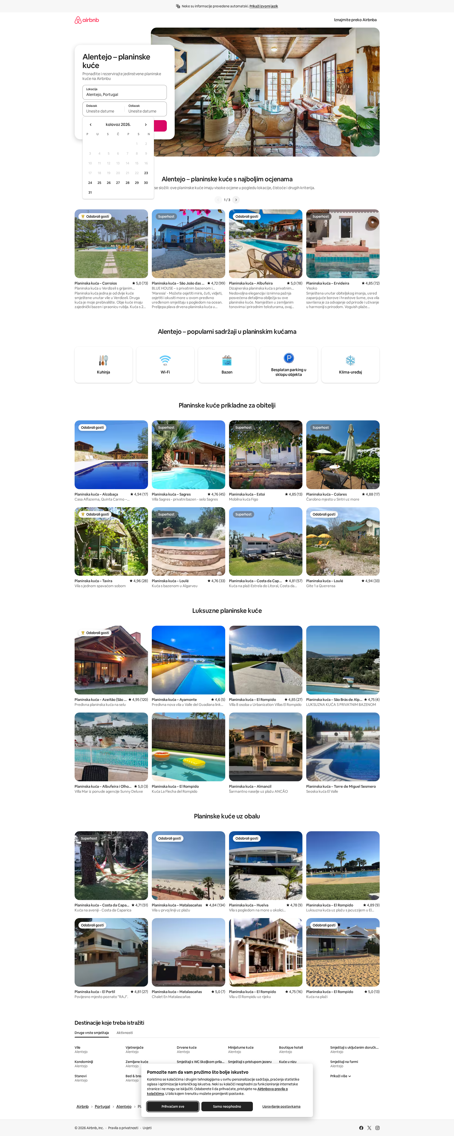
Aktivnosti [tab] (125, 1033)
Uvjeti (147, 1128)
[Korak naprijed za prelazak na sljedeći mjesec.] (145, 124)
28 (127, 183)
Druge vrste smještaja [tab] (92, 1033)
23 (146, 173)
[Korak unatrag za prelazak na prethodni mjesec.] (90, 124)
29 (137, 183)
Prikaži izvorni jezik (264, 6)
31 (90, 192)
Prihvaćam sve (172, 1106)
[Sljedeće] (236, 200)
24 (90, 183)
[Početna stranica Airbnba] (87, 19)
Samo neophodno (227, 1106)
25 (99, 183)
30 (146, 183)
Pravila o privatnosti (123, 1128)
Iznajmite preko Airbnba (355, 19)
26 (109, 183)
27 (118, 183)
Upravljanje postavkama (281, 1106)
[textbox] (103, 111)
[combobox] (124, 94)
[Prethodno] (218, 200)
